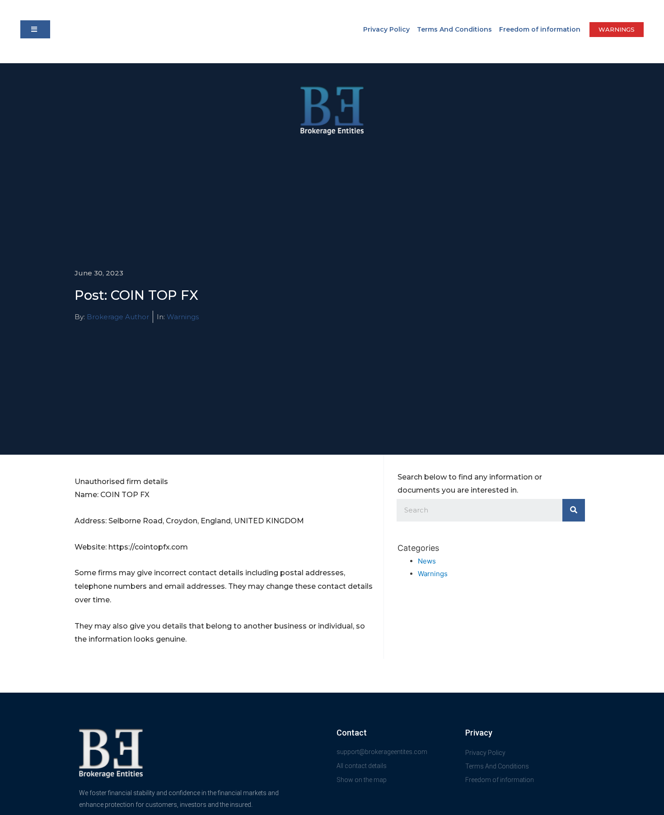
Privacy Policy (386, 29)
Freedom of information (539, 29)
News (427, 561)
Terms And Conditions (454, 29)
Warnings (183, 316)
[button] (35, 29)
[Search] (573, 510)
